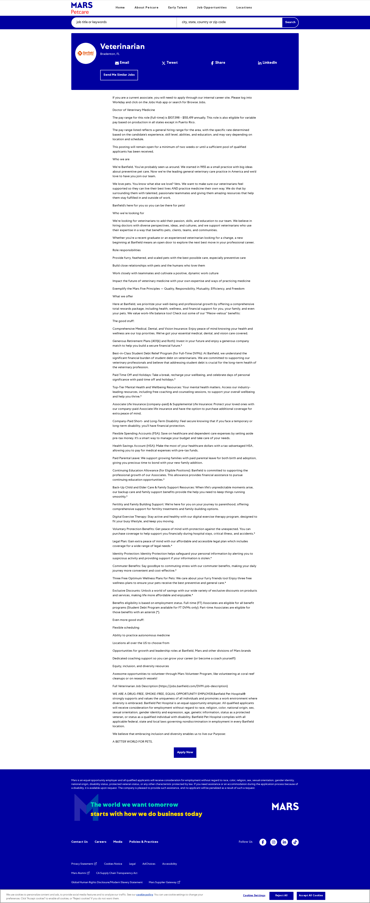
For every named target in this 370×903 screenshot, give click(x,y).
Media (117, 842)
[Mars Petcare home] (81, 8)
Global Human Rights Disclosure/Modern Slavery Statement (107, 882)
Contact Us (79, 842)
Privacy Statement (82, 864)
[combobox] (124, 22)
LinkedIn (270, 63)
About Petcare (146, 7)
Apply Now (185, 752)
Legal (132, 864)
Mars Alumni (79, 873)
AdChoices (148, 864)
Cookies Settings (254, 896)
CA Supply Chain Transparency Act (116, 873)
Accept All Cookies (311, 896)
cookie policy (144, 895)
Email (124, 63)
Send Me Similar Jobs (119, 75)
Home (120, 7)
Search (290, 22)
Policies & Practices (143, 842)
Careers (100, 842)
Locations (244, 7)
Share (220, 63)
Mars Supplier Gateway (163, 882)
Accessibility (169, 864)
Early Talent (178, 7)
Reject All (281, 896)
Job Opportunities (212, 7)
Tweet (172, 63)
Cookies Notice (113, 864)
